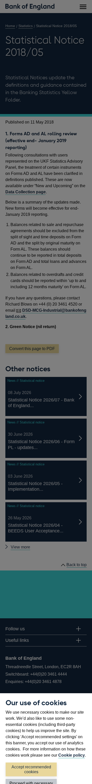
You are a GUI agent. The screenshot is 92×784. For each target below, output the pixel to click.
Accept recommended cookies (31, 769)
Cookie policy (71, 755)
